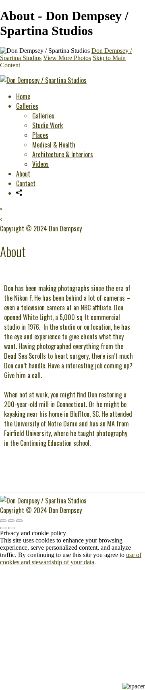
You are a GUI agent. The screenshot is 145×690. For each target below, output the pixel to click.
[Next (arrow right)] (11, 528)
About (23, 174)
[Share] (19, 193)
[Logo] (43, 80)
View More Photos (67, 57)
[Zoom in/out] (19, 521)
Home (23, 96)
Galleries (27, 106)
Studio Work (47, 125)
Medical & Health (53, 145)
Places (40, 135)
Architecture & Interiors (62, 154)
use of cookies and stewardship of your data (70, 558)
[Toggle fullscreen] (11, 521)
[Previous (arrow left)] (3, 528)
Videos (40, 164)
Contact (25, 183)
